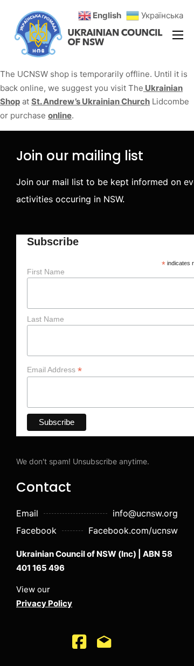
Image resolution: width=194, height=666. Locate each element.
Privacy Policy (44, 603)
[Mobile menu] (177, 35)
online (60, 115)
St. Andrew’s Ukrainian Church (90, 101)
